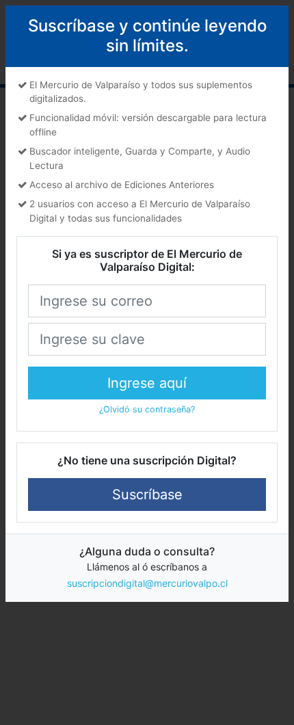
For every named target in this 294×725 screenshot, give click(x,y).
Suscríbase (147, 494)
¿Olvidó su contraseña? (147, 409)
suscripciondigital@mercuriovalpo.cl (147, 583)
